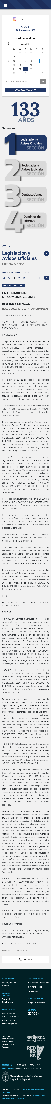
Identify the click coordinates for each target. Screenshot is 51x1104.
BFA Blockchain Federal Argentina (10, 1022)
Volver (7, 246)
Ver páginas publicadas (14, 285)
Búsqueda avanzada (25, 89)
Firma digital (33, 991)
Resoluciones (16, 272)
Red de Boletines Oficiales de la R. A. (10, 1015)
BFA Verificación (35, 986)
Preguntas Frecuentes (37, 1002)
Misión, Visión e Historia (9, 984)
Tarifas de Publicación (7, 1000)
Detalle (27, 272)
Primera (5, 272)
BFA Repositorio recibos (38, 982)
